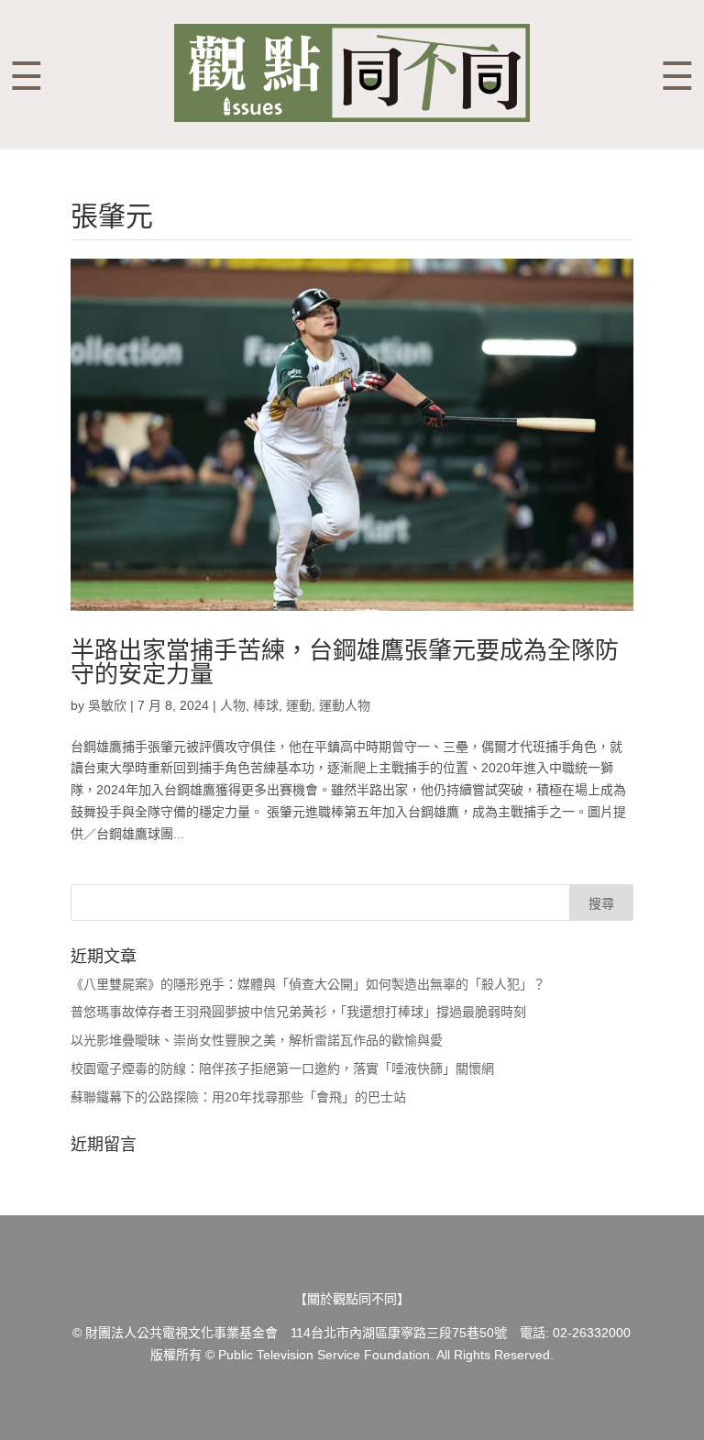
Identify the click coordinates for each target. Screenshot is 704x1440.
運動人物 (344, 705)
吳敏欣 (107, 705)
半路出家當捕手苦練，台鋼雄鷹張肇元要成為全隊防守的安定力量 (345, 662)
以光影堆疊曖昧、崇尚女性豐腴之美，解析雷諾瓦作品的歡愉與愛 (257, 1040)
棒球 (266, 705)
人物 (233, 705)
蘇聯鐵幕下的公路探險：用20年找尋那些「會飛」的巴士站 (238, 1097)
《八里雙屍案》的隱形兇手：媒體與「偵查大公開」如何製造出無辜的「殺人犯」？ (308, 984)
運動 (299, 705)
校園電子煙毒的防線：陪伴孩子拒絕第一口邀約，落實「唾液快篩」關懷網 (282, 1068)
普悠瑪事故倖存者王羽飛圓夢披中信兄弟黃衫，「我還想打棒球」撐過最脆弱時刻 (298, 1011)
